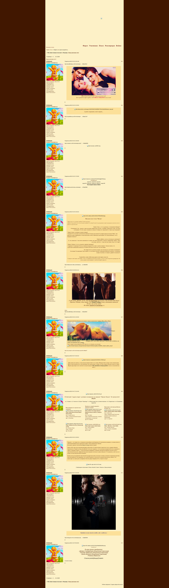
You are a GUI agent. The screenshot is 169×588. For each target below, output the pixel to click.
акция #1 (89, 181)
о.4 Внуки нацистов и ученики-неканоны (97, 401)
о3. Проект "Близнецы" (82, 401)
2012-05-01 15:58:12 (74, 437)
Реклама (65, 52)
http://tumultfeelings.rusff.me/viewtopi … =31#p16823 (76, 311)
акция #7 (98, 183)
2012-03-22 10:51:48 (74, 61)
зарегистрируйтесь (63, 49)
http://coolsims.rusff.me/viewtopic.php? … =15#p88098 (76, 143)
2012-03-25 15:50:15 (74, 211)
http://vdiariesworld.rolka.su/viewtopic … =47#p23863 (76, 187)
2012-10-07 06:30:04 (74, 542)
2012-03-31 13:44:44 (74, 317)
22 (57, 56)
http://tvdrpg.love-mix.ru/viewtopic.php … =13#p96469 (76, 537)
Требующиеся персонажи (82, 467)
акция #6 (94, 183)
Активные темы (50, 47)
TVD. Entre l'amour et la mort (54, 52)
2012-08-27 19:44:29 (74, 472)
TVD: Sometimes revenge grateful (100, 365)
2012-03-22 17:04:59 (74, 176)
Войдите (55, 49)
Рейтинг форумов (106, 584)
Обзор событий (91, 467)
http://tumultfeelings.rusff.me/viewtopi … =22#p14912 (76, 64)
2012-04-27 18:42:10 (74, 355)
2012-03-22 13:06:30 (74, 140)
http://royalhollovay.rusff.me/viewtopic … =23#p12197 (76, 116)
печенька (49, 61)
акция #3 (98, 181)
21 (56, 56)
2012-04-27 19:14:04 (74, 391)
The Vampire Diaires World (93, 184)
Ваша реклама (108, 467)
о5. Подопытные (111, 401)
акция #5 (89, 183)
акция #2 (94, 181)
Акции (96, 558)
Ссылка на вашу (68, 560)
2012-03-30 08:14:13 (74, 270)
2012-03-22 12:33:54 (74, 105)
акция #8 (103, 183)
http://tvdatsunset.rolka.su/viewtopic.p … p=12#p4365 (76, 264)
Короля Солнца (85, 445)
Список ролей (88, 558)
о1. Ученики (68, 401)
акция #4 (84, 183)
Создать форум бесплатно (117, 584)
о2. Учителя (74, 401)
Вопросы (102, 467)
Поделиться (67, 61)
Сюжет (97, 467)
